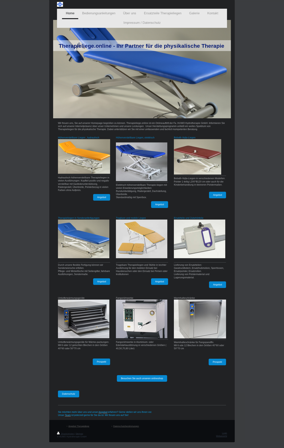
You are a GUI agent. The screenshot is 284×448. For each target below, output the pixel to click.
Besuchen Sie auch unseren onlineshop (142, 378)
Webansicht (221, 436)
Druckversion (67, 434)
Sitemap (79, 434)
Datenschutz (68, 394)
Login (224, 433)
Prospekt (101, 361)
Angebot (101, 197)
